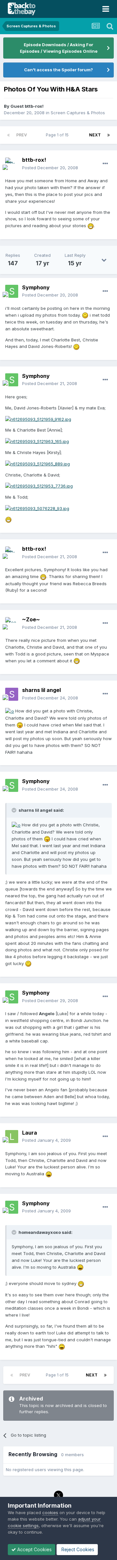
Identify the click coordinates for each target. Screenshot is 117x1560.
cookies (50, 1512)
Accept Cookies (34, 1549)
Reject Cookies (77, 1549)
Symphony (36, 287)
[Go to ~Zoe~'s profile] (11, 623)
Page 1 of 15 (58, 134)
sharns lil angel (41, 690)
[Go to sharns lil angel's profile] (11, 694)
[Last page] (108, 135)
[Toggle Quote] (15, 810)
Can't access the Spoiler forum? (58, 69)
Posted (50, 167)
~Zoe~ (31, 619)
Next (95, 134)
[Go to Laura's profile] (11, 1136)
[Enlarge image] (90, 225)
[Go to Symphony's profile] (11, 291)
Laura (29, 1132)
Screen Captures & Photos (78, 112)
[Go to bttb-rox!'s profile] (11, 164)
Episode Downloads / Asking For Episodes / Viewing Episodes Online (59, 48)
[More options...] (105, 164)
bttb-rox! (34, 160)
